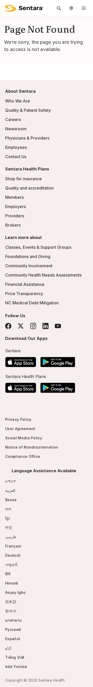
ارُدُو (8, 648)
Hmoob (11, 583)
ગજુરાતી (11, 564)
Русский (13, 629)
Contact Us (15, 156)
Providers (14, 215)
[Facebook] (8, 326)
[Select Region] (71, 8)
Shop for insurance (23, 178)
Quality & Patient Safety (28, 110)
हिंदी (8, 574)
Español (12, 639)
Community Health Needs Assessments (43, 275)
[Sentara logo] (23, 8)
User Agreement (20, 428)
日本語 (10, 601)
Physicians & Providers (27, 138)
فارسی (10, 537)
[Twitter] (21, 326)
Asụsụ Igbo (15, 592)
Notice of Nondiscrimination (31, 447)
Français (13, 546)
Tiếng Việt (14, 657)
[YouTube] (58, 326)
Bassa (11, 499)
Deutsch (13, 555)
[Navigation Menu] (84, 8)
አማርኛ (10, 481)
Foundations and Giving (27, 256)
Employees (16, 147)
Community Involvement (28, 265)
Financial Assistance (24, 284)
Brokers (13, 225)
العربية (10, 490)
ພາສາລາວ (13, 620)
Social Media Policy (23, 438)
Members (14, 197)
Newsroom (16, 128)
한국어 (10, 611)
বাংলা (8, 509)
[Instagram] (33, 326)
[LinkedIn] (45, 326)
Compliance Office (22, 456)
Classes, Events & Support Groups (38, 247)
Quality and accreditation (29, 188)
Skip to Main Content (7, 7)
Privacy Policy (18, 419)
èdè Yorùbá (16, 666)
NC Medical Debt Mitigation (32, 302)
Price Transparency (24, 293)
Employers (15, 206)
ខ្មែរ (7, 518)
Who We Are (17, 101)
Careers (13, 119)
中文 (9, 527)
